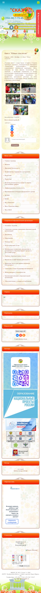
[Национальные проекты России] (20, 417)
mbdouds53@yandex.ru (22, 578)
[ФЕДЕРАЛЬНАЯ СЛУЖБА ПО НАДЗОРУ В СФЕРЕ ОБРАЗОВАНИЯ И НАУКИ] (25, 447)
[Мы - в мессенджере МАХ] (20, 388)
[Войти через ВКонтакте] (12, 129)
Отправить (15, 145)
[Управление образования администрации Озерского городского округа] (11, 441)
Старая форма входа (20, 339)
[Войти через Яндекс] (12, 132)
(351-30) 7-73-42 (14, 18)
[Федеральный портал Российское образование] (20, 441)
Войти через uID (20, 331)
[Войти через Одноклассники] (12, 135)
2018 (11, 57)
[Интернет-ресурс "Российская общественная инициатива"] (30, 441)
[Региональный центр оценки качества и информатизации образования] (15, 447)
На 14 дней (21, 469)
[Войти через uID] (12, 126)
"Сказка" (20, 10)
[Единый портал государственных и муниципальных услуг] (20, 430)
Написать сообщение (12, 521)
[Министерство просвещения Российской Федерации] (10, 436)
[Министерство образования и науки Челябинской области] (20, 436)
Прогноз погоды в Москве (20, 471)
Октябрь (17, 57)
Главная (7, 57)
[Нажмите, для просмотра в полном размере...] (13, 83)
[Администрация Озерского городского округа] (30, 436)
